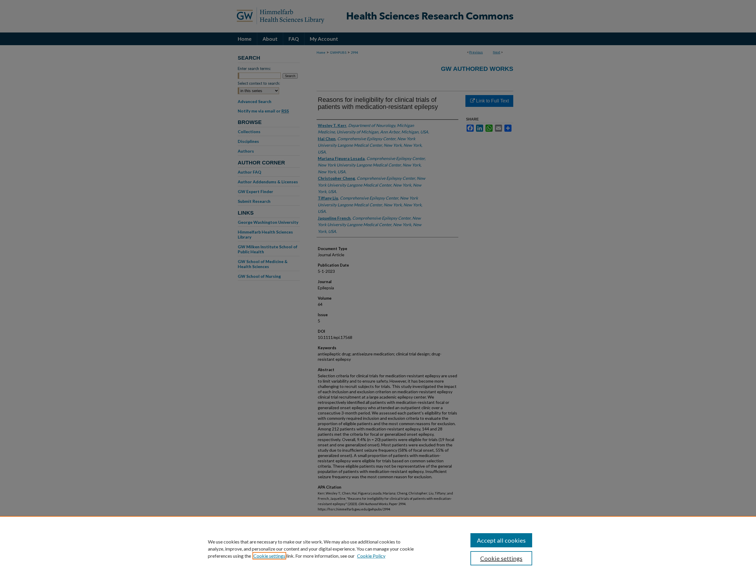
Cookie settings (269, 556)
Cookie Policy (371, 556)
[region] (378, 548)
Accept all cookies (501, 540)
